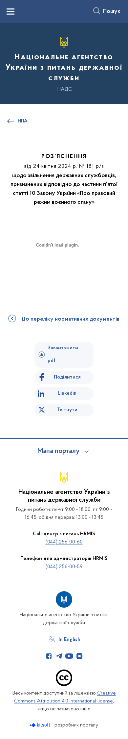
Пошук (111, 11)
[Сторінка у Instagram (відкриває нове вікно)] (79, 656)
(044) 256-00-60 (64, 542)
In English (69, 639)
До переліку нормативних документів (70, 319)
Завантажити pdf (63, 354)
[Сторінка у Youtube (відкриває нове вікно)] (69, 656)
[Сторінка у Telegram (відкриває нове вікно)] (59, 656)
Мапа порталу (58, 451)
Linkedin (67, 393)
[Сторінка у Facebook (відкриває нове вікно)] (49, 656)
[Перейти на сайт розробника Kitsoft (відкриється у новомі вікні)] (40, 725)
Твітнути (67, 409)
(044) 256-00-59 (64, 566)
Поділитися (67, 377)
